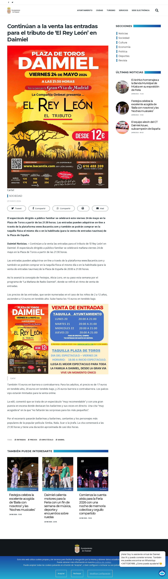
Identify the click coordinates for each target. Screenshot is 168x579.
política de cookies (103, 562)
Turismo (111, 10)
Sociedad (15, 195)
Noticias (123, 33)
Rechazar (77, 573)
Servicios (123, 10)
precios (33, 440)
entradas (21, 440)
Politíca (123, 51)
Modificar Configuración (100, 573)
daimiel (61, 440)
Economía (124, 47)
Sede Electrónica (140, 10)
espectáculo (47, 440)
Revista (123, 60)
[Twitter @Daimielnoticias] (12, 2)
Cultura (123, 42)
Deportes (124, 56)
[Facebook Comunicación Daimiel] (8, 2)
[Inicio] (14, 10)
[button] (16, 208)
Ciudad (99, 10)
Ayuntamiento (84, 10)
